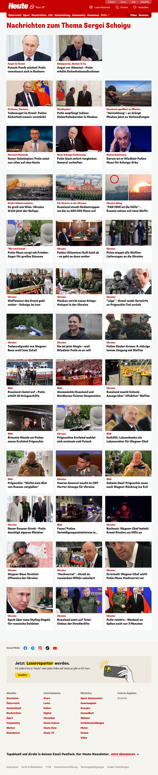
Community (78, 15)
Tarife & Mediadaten (31, 767)
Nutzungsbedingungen (92, 767)
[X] (33, 648)
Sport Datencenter (92, 698)
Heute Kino (50, 728)
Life (50, 15)
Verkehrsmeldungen (92, 723)
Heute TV (49, 733)
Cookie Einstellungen (118, 767)
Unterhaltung (62, 15)
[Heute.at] (18, 6)
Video (133, 15)
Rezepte (85, 708)
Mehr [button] (104, 15)
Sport (26, 15)
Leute (47, 703)
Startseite (12, 698)
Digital (47, 713)
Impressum (12, 767)
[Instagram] (40, 648)
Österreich (14, 15)
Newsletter (13, 733)
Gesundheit (87, 713)
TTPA (48, 767)
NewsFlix (122, 698)
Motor (84, 728)
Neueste (143, 15)
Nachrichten (13, 713)
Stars (47, 698)
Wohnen (85, 718)
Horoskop (49, 718)
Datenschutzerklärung (66, 767)
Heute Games (51, 723)
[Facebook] (25, 648)
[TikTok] (47, 648)
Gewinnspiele (88, 703)
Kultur (47, 708)
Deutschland (13, 708)
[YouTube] (55, 648)
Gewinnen (93, 15)
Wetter (10, 728)
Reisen (84, 733)
